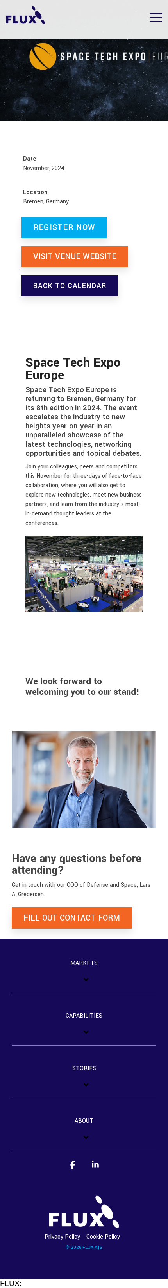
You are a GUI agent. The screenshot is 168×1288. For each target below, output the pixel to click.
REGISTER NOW (64, 227)
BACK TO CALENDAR (69, 286)
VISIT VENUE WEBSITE (74, 256)
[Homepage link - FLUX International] (84, 1223)
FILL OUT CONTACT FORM (71, 918)
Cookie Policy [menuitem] (103, 1237)
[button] (156, 17)
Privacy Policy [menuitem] (62, 1237)
